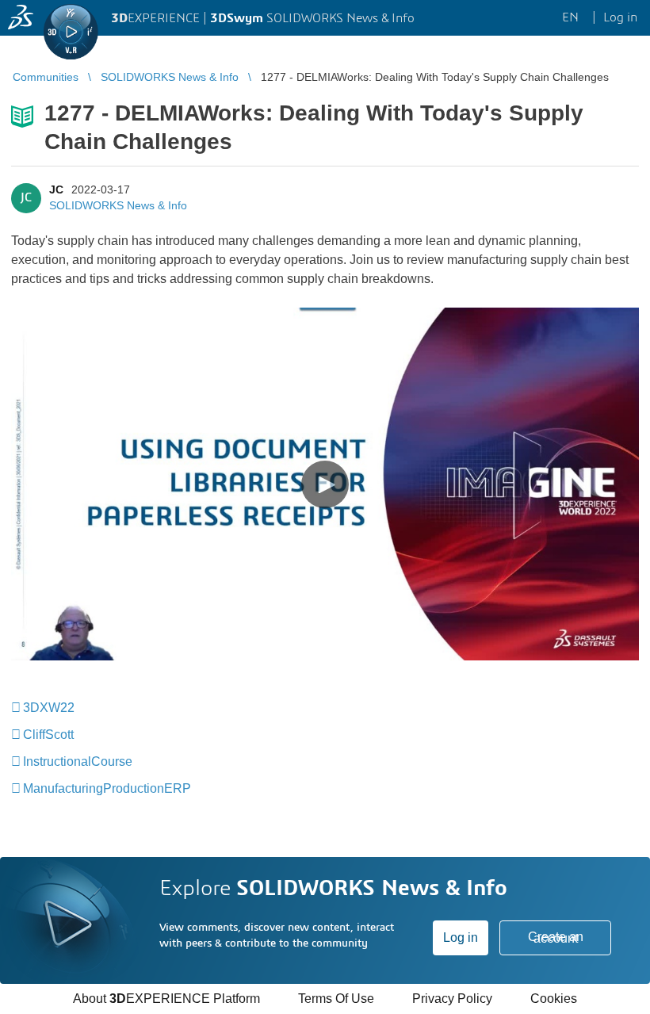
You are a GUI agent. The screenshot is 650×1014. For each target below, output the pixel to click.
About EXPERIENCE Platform (166, 998)
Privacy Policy (452, 998)
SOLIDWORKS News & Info (118, 205)
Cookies (553, 998)
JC (56, 189)
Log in (460, 937)
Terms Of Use (336, 998)
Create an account (555, 937)
